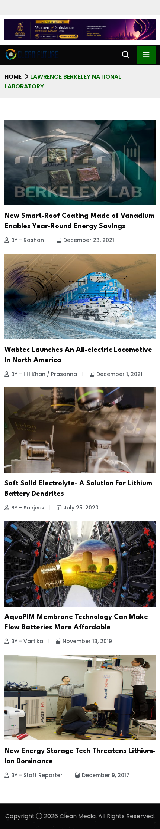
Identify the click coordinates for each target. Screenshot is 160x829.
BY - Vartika (27, 641)
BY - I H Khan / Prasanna (44, 374)
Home (13, 76)
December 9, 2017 (105, 775)
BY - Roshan (27, 240)
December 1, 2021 (119, 374)
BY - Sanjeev (27, 507)
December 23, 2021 (88, 240)
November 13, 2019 (87, 641)
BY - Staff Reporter (37, 775)
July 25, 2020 (81, 507)
